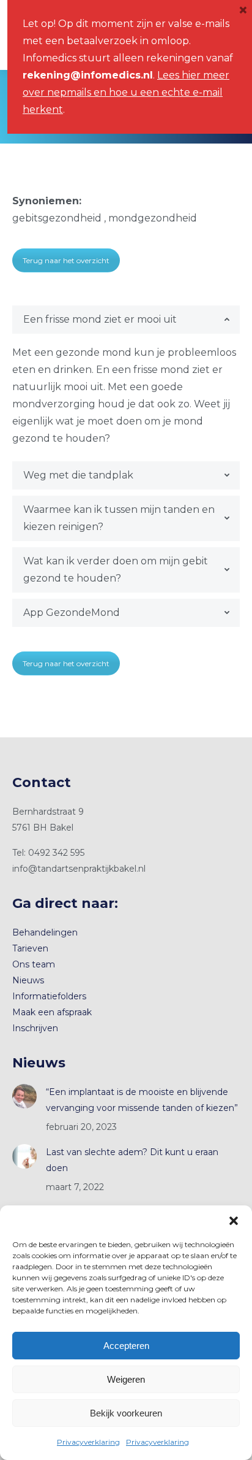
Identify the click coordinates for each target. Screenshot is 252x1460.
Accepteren (126, 1345)
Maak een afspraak (52, 1012)
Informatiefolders (49, 996)
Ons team (33, 964)
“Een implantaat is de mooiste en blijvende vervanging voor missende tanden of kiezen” (142, 1099)
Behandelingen (45, 932)
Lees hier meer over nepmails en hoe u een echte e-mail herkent (126, 92)
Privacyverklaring (88, 1442)
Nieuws (28, 980)
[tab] (126, 319)
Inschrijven (35, 1028)
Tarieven (30, 948)
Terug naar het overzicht (66, 260)
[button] (234, 1221)
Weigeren (126, 1379)
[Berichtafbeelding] (24, 1096)
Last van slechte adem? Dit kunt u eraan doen (132, 1160)
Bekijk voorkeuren (126, 1413)
